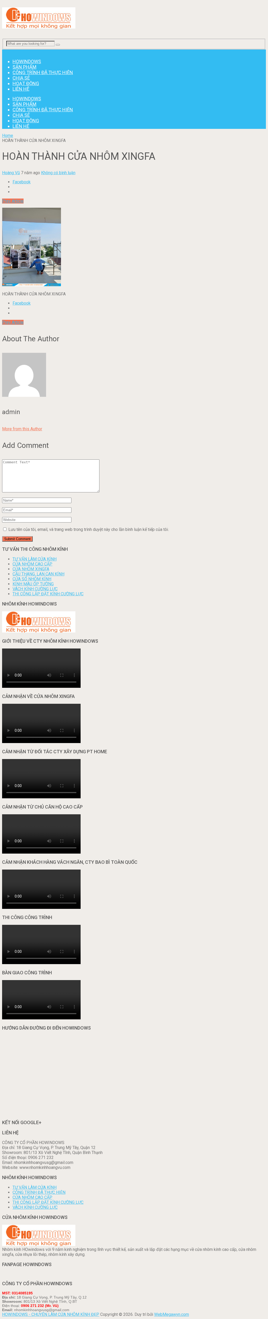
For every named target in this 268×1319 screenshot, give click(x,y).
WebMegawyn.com (171, 1314)
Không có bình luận (58, 172)
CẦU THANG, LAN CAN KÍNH (38, 573)
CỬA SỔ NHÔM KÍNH (32, 578)
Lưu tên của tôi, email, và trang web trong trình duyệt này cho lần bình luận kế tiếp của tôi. (88, 529)
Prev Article (13, 201)
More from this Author (22, 428)
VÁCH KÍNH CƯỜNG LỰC (35, 588)
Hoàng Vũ (11, 172)
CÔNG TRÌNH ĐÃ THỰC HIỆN (43, 72)
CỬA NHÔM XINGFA (31, 569)
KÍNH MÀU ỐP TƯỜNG (33, 583)
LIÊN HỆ (21, 89)
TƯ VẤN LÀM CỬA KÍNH (35, 559)
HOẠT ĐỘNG (26, 83)
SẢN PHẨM (24, 67)
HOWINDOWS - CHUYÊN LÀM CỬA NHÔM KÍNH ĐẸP (50, 1314)
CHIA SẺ (21, 78)
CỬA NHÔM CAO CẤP (32, 564)
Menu (7, 52)
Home (7, 135)
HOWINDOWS (27, 61)
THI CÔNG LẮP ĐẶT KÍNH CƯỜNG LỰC (48, 593)
